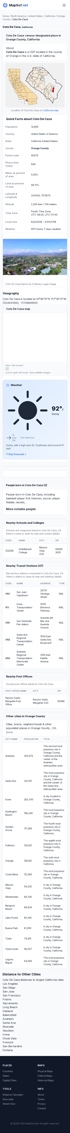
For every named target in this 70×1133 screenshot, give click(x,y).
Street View (9, 1103)
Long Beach (10, 1007)
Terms (41, 1099)
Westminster (11, 896)
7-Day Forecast (15, 454)
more (9, 732)
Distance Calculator (13, 1094)
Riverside (8, 1026)
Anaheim (9, 755)
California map (50, 110)
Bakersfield (9, 1015)
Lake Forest (11, 917)
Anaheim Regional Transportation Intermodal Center (24, 658)
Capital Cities (9, 1080)
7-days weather (52, 229)
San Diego (9, 987)
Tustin (8, 938)
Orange (14, 55)
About (41, 1094)
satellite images (42, 372)
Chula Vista (9, 1038)
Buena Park (11, 928)
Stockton (8, 1030)
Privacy (42, 1103)
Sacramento (10, 1003)
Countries (8, 1071)
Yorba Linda (11, 949)
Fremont (8, 1042)
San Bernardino (12, 1046)
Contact (42, 1108)
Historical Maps (46, 1080)
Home (6, 16)
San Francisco (12, 995)
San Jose (8, 991)
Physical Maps (45, 1071)
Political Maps (45, 1075)
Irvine (8, 799)
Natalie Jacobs (15, 502)
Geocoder (8, 1099)
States (6, 1075)
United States (35, 16)
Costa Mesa (11, 874)
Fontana (8, 1050)
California (50, 16)
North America (18, 16)
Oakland (8, 1011)
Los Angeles (10, 983)
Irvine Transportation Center (24, 607)
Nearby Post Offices (19, 676)
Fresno (7, 999)
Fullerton (10, 845)
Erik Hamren (33, 498)
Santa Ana (10, 781)
